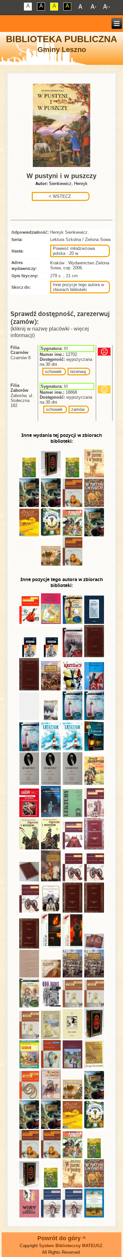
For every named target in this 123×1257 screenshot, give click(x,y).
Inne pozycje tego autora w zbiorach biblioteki (78, 287)
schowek (53, 371)
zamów (78, 409)
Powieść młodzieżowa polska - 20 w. (74, 251)
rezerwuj (78, 371)
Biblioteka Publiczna (61, 39)
